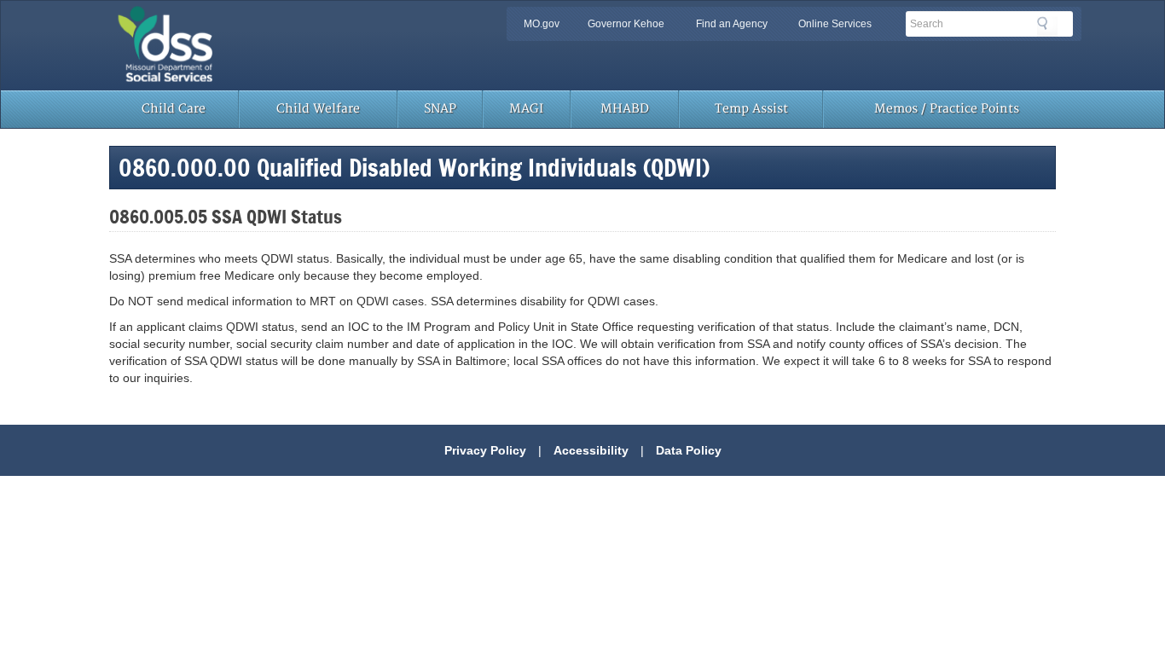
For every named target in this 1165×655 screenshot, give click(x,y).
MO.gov (541, 24)
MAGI (526, 108)
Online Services (835, 24)
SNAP (440, 108)
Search (1047, 26)
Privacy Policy (485, 450)
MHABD (624, 108)
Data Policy (689, 450)
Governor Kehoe (626, 24)
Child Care (174, 108)
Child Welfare (318, 108)
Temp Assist (751, 108)
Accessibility (591, 450)
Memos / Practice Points (946, 108)
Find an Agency (732, 24)
